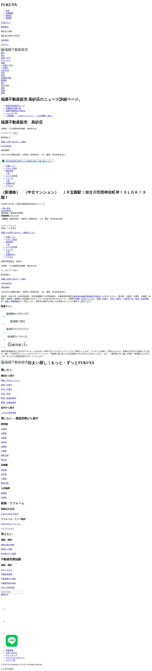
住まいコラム (6, 570)
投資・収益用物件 (8, 398)
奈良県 (4, 442)
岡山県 (4, 460)
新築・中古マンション (85, 299)
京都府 (4, 438)
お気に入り (5, 23)
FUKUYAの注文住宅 (9, 514)
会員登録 (5, 40)
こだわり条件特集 (8, 413)
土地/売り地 (128, 299)
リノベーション (7, 528)
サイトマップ (11, 655)
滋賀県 (4, 447)
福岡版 (8, 18)
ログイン (5, 45)
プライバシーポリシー (15, 658)
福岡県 (4, 493)
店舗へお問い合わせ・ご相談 (13, 142)
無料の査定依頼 (7, 545)
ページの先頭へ (7, 669)
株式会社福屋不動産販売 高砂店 (87, 296)
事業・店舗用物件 (8, 403)
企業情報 (9, 650)
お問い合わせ (11, 653)
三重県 (4, 451)
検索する (5, 594)
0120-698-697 (6, 146)
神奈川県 (5, 483)
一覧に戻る (5, 208)
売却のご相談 (6, 549)
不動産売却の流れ (8, 583)
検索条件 (5, 27)
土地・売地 (5, 394)
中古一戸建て (115, 299)
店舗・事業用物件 (12, 301)
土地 (3, 70)
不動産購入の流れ (8, 579)
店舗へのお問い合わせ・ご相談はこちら (18, 233)
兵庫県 (4, 433)
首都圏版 (9, 13)
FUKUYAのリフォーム (10, 524)
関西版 (8, 16)
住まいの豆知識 (7, 588)
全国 (8, 11)
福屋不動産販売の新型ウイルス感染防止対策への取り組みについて (29, 161)
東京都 (4, 470)
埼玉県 (4, 474)
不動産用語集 (6, 574)
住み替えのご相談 (8, 554)
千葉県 (4, 479)
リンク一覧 (10, 660)
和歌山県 (5, 455)
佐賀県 (4, 498)
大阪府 (4, 429)
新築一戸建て (102, 299)
